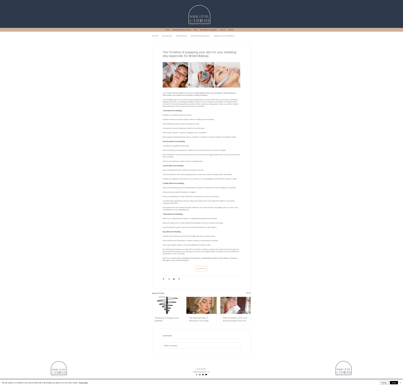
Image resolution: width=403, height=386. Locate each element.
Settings (384, 383)
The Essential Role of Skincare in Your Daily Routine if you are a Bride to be (200, 319)
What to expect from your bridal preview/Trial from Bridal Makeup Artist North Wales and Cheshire (235, 319)
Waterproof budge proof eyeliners (167, 319)
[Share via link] (179, 279)
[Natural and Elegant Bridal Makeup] (201, 305)
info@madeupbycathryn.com (201, 372)
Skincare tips (167, 36)
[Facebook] (197, 375)
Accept (394, 383)
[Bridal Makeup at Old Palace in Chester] (235, 305)
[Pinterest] (203, 375)
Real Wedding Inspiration (200, 36)
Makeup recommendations (224, 36)
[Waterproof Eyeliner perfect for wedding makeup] (167, 305)
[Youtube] (206, 375)
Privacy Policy (83, 383)
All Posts (155, 36)
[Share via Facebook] (164, 279)
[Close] (400, 382)
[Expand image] (175, 75)
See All (248, 293)
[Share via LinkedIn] (174, 279)
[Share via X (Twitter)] (169, 279)
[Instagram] (200, 375)
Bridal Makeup (181, 36)
